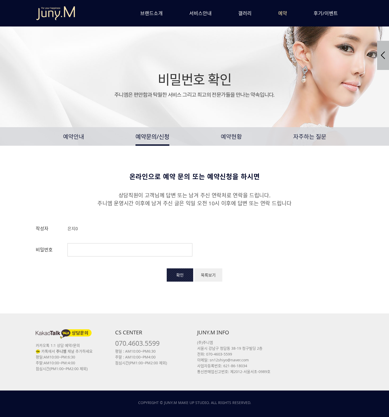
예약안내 (73, 137)
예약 (282, 13)
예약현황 (231, 137)
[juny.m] (55, 13)
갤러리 (245, 13)
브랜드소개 (151, 13)
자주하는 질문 (309, 137)
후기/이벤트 (326, 13)
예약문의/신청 (152, 136)
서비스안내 (200, 13)
